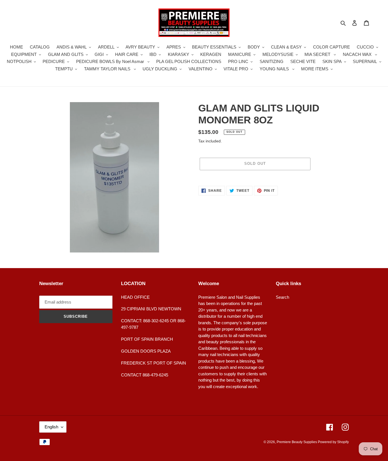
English (51, 426)
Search (282, 297)
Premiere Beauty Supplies (297, 442)
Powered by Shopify (333, 442)
